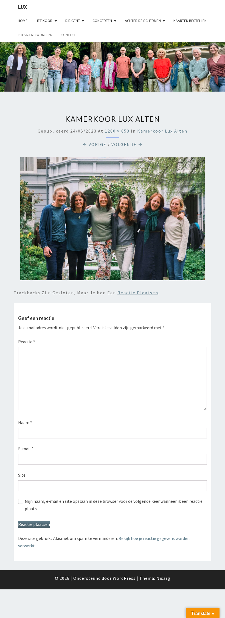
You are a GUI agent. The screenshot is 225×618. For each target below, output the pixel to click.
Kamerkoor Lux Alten (162, 131)
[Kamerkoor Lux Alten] (112, 220)
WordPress (124, 578)
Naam (25, 422)
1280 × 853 (117, 131)
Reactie (26, 341)
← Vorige (94, 144)
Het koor (44, 20)
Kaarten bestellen (190, 20)
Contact (68, 34)
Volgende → (127, 144)
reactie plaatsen (137, 292)
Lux (22, 6)
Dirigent (72, 20)
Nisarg (163, 578)
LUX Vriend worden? (35, 34)
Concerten (102, 20)
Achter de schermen (143, 20)
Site (22, 475)
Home (22, 20)
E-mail (25, 448)
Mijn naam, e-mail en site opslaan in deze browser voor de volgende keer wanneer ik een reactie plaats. (114, 504)
